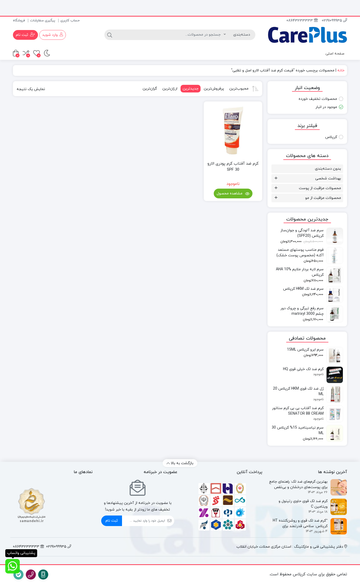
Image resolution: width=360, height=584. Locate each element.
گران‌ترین (150, 88)
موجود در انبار (326, 107)
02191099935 (332, 20)
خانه (340, 70)
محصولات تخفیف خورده (318, 98)
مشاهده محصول (230, 193)
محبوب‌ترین (239, 88)
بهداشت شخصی (328, 178)
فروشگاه (19, 20)
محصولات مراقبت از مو (323, 197)
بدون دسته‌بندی (328, 168)
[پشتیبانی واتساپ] (12, 566)
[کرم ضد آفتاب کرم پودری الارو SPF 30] (232, 130)
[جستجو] (109, 35)
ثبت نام (111, 520)
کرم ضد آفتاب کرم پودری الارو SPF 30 (233, 167)
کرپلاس (331, 137)
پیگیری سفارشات (42, 20)
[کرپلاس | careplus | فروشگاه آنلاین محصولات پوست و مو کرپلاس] (307, 35)
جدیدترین (190, 88)
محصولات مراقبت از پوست (320, 188)
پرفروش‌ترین (214, 88)
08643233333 (300, 20)
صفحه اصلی (334, 53)
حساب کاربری (70, 20)
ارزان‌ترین (169, 88)
